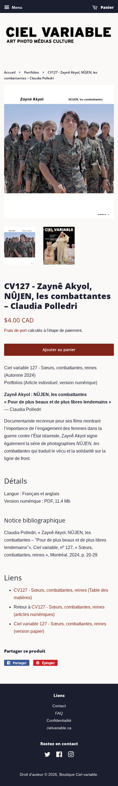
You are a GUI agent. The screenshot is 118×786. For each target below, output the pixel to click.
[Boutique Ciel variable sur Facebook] (59, 755)
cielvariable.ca (59, 728)
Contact (59, 706)
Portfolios (31, 72)
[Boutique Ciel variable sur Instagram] (71, 755)
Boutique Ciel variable (78, 774)
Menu (16, 7)
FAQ (59, 713)
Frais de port (15, 330)
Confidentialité (59, 720)
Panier (107, 7)
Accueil (9, 72)
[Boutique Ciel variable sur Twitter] (47, 755)
